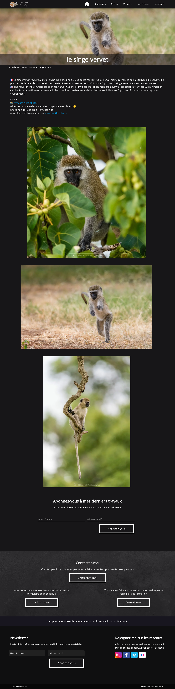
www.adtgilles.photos (26, 102)
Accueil (12, 67)
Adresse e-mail (57, 653)
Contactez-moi (87, 578)
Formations (133, 602)
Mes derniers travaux (26, 67)
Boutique (143, 4)
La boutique (41, 602)
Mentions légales (19, 686)
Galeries (100, 4)
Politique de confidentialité (151, 686)
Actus (114, 4)
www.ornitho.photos (56, 113)
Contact (159, 4)
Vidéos (127, 4)
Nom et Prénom (17, 653)
